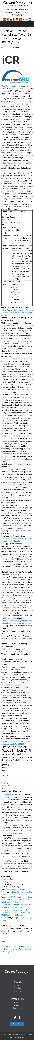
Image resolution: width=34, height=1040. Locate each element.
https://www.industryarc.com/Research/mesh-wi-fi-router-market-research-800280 (17, 312)
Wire (3, 946)
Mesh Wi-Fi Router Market (12, 86)
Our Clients (17, 1008)
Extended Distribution (15, 946)
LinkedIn (15, 892)
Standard (17, 985)
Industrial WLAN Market (10, 794)
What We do (17, 1003)
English (9, 952)
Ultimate (17, 991)
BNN (16, 949)
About (17, 1005)
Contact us (17, 1024)
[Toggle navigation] (30, 24)
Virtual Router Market (9, 825)
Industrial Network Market (11, 810)
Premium (17, 988)
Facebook (25, 892)
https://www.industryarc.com (18, 889)
